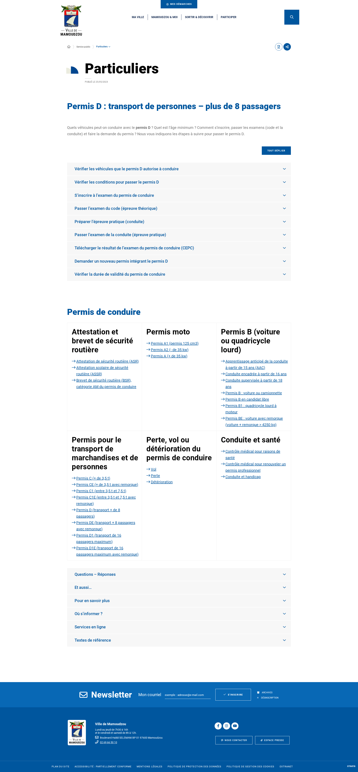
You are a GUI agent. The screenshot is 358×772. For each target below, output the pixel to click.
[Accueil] (68, 47)
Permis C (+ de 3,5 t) (93, 478)
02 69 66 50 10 (108, 742)
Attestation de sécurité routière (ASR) (107, 361)
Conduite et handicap (243, 477)
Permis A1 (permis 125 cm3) (175, 343)
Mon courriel (149, 694)
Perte (155, 475)
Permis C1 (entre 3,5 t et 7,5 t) (101, 491)
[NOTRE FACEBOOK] (218, 726)
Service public (83, 47)
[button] (291, 17)
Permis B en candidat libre (247, 399)
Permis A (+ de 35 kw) (169, 356)
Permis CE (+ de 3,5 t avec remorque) (107, 484)
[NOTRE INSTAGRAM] (226, 726)
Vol (153, 469)
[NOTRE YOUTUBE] (235, 726)
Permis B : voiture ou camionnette (253, 393)
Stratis (351, 766)
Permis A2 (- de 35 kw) (170, 349)
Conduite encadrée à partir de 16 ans (256, 374)
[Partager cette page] (287, 47)
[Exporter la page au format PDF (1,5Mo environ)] (278, 47)
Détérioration (162, 482)
